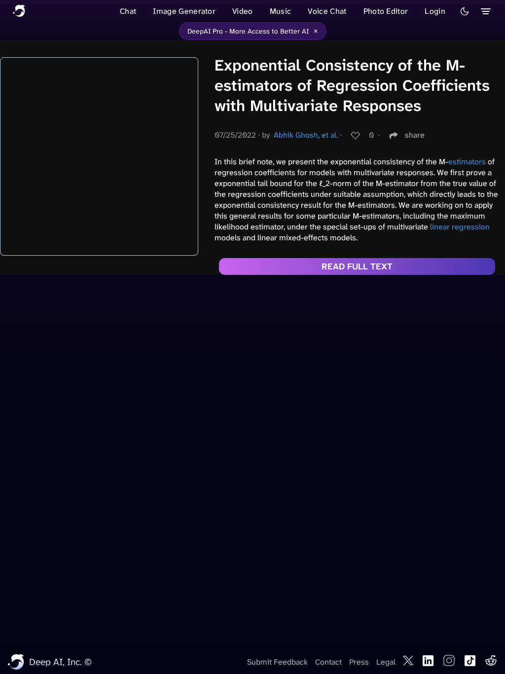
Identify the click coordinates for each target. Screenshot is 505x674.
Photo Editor (385, 11)
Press (359, 662)
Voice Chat (327, 11)
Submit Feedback (277, 662)
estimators (467, 161)
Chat (128, 11)
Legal (386, 662)
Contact (328, 662)
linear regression (460, 227)
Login (435, 11)
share (415, 135)
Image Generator (184, 11)
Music (280, 11)
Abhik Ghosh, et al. (306, 135)
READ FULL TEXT (357, 266)
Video (242, 11)
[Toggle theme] (464, 11)
